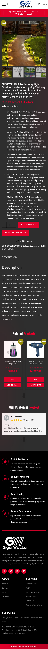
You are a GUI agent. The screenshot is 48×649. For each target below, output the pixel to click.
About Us (5, 583)
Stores (4, 592)
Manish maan (16, 416)
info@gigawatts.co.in (25, 14)
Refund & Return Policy (34, 605)
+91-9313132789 (32, 11)
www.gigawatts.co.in (32, 646)
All (35, 246)
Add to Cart (12, 385)
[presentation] (22, 395)
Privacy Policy (31, 596)
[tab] (9, 258)
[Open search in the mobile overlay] (8, 4)
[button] (43, 44)
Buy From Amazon (17, 232)
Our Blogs (5, 596)
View (12, 379)
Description (9, 257)
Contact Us (30, 600)
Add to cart (29, 224)
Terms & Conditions (33, 592)
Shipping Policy (31, 583)
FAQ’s (28, 588)
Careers (5, 588)
